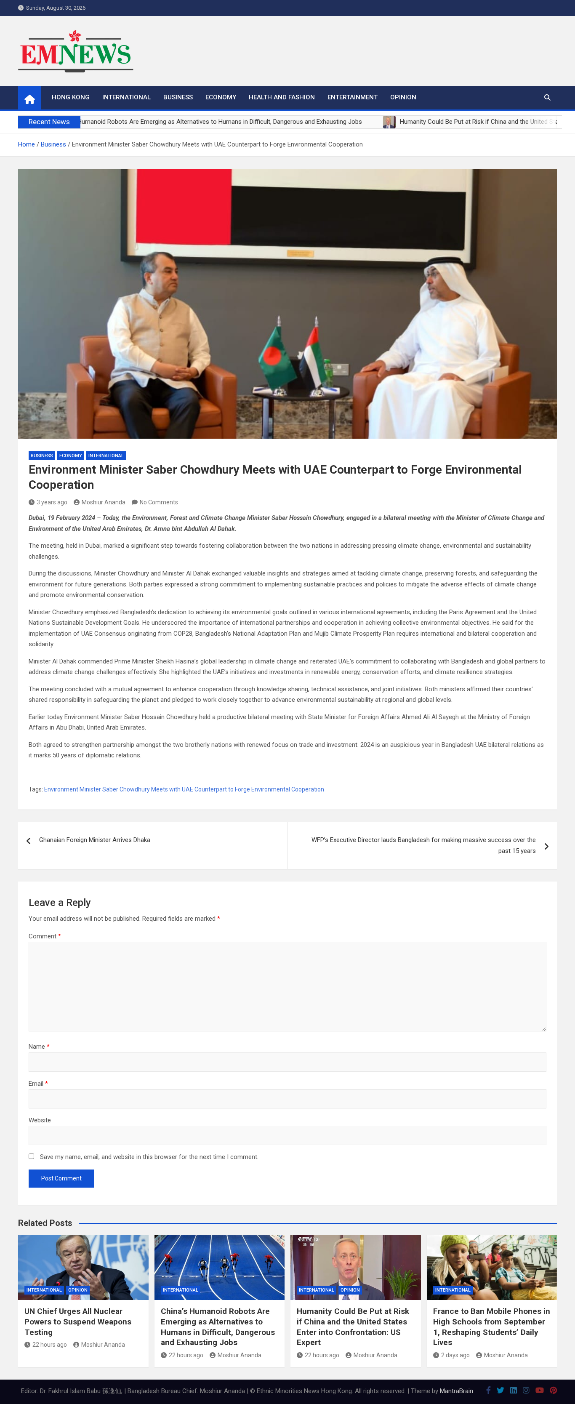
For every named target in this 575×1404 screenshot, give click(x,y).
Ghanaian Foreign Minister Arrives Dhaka (94, 840)
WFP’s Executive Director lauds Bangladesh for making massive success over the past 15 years (423, 845)
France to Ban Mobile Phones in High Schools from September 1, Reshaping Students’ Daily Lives (491, 1326)
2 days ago (455, 1355)
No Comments (159, 502)
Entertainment (352, 97)
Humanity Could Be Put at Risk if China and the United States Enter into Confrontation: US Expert (353, 1326)
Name (39, 1046)
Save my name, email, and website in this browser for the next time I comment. (149, 1157)
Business (178, 97)
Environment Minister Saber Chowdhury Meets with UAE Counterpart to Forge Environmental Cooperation (184, 789)
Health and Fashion (282, 97)
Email (38, 1083)
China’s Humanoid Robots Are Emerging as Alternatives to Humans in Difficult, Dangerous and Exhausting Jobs (218, 1326)
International (126, 97)
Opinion (403, 97)
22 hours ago (49, 1344)
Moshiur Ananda (103, 502)
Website (40, 1120)
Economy (220, 97)
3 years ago (52, 502)
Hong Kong (71, 97)
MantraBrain (456, 1391)
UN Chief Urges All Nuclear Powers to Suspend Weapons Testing (77, 1321)
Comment (45, 936)
